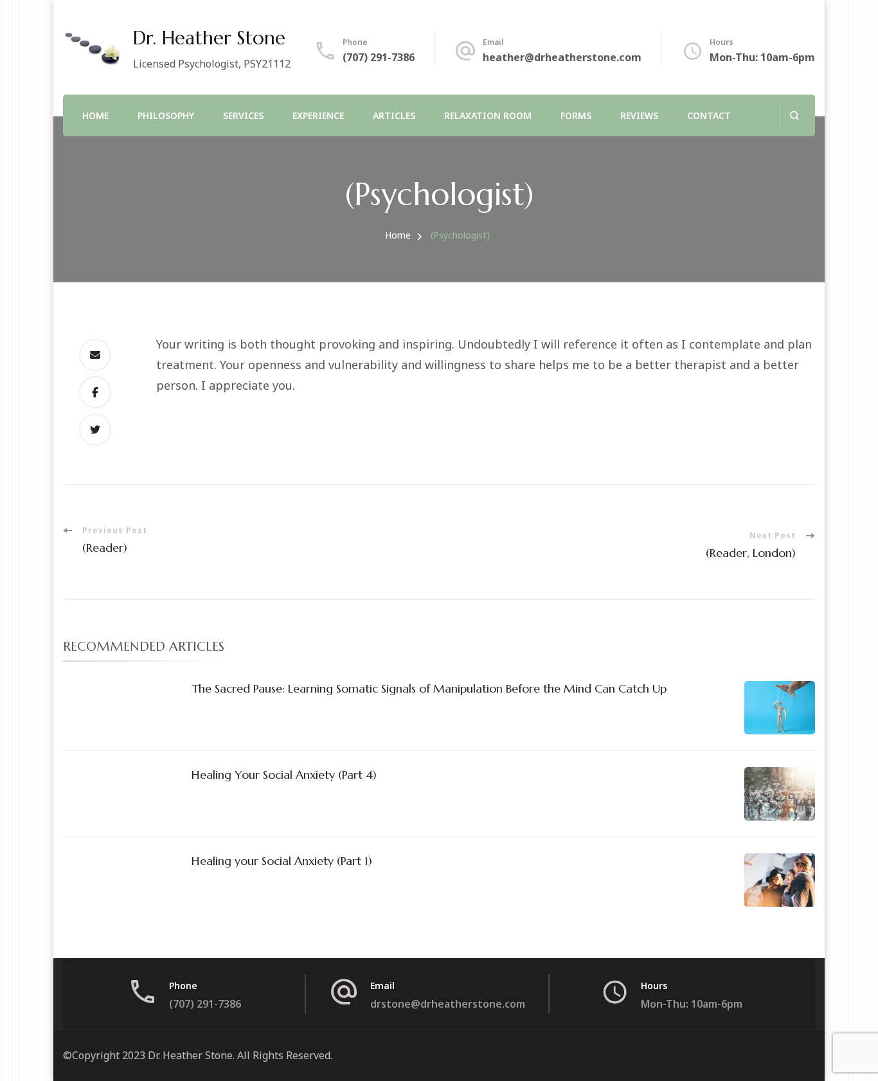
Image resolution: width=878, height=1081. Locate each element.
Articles (394, 115)
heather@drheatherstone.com (562, 57)
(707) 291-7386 (379, 57)
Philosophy (166, 115)
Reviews (639, 115)
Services (243, 115)
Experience (318, 115)
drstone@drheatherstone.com (447, 1004)
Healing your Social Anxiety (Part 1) (282, 860)
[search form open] (794, 115)
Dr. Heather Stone (209, 38)
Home (95, 115)
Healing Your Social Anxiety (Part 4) (284, 774)
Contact (709, 115)
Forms (575, 115)
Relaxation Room (488, 115)
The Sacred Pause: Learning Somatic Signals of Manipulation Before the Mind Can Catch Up (429, 688)
